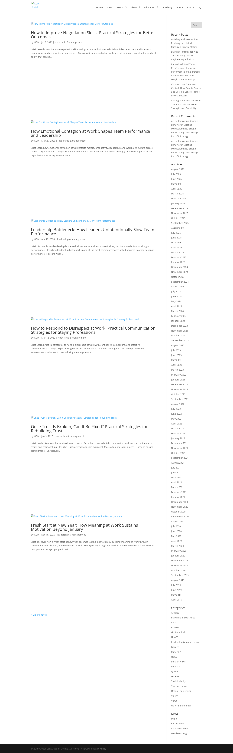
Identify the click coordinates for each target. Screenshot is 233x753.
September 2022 (180, 399)
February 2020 (178, 550)
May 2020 (176, 536)
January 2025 (178, 262)
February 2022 (178, 433)
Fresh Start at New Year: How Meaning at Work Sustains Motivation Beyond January (84, 527)
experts (175, 627)
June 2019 (176, 589)
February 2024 (178, 315)
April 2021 (176, 482)
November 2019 (179, 565)
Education (149, 7)
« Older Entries (39, 614)
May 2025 (176, 242)
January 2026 (178, 203)
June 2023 (176, 355)
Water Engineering (181, 705)
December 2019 (179, 560)
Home (99, 7)
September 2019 (180, 575)
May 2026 (176, 183)
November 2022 (179, 389)
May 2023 (176, 359)
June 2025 (176, 237)
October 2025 (178, 218)
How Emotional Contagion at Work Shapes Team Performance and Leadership (90, 133)
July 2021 (176, 467)
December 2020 (179, 501)
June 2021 (176, 472)
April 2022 (176, 423)
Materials (176, 651)
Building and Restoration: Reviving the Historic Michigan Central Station (184, 43)
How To (175, 637)
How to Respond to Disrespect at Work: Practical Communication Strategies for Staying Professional (93, 330)
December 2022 (179, 384)
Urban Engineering (181, 690)
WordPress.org (179, 733)
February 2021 (178, 492)
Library (175, 646)
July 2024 (176, 291)
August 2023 (177, 345)
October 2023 (178, 335)
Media (120, 7)
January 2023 (178, 379)
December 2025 (179, 208)
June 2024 (176, 296)
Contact (191, 7)
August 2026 (177, 169)
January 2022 (178, 438)
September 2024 (180, 281)
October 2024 (178, 276)
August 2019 (177, 580)
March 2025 (177, 252)
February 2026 (178, 198)
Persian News (178, 661)
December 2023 (179, 325)
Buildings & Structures (183, 617)
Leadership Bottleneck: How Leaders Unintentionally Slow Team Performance (92, 232)
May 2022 (176, 418)
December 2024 (179, 266)
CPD (173, 622)
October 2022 (178, 394)
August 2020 (177, 521)
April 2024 (176, 306)
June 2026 (176, 178)
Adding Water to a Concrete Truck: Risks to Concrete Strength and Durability (186, 104)
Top (225, 745)
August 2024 (177, 286)
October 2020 (178, 511)
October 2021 (178, 453)
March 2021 (177, 487)
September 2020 (180, 516)
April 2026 (176, 188)
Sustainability (178, 681)
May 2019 (176, 594)
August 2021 (177, 462)
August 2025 (177, 227)
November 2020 (179, 506)
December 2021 (179, 443)
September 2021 (180, 457)
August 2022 (177, 404)
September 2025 (180, 222)
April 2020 (176, 541)
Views (134, 7)
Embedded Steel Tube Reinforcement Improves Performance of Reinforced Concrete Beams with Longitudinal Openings (185, 72)
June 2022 (176, 413)
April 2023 (176, 364)
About (179, 7)
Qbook (174, 671)
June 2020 (176, 531)
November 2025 (179, 213)
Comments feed (179, 728)
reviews (175, 676)
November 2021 (179, 448)
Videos (174, 695)
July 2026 (176, 174)
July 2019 (176, 585)
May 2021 (176, 477)
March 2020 (177, 545)
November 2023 (179, 330)
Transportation (179, 686)
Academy (167, 7)
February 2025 (178, 257)
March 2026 (177, 193)
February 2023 (178, 374)
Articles (175, 612)
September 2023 (180, 340)
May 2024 (176, 301)
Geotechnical (178, 632)
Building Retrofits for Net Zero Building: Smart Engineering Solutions (184, 55)
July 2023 (176, 350)
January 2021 (178, 497)
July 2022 (176, 408)
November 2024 (179, 271)
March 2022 (177, 428)
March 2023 (177, 369)
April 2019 (176, 599)
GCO (36, 42)
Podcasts (176, 666)
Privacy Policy (98, 748)
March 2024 (177, 310)
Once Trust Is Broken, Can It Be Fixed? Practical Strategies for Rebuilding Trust (89, 429)
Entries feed (177, 723)
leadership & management (69, 42)
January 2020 (178, 555)
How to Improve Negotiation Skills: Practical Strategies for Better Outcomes (93, 35)
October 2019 (178, 570)
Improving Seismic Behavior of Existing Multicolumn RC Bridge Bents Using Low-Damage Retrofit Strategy (184, 128)
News (110, 7)
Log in (174, 718)
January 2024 (178, 320)
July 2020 (176, 526)
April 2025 (176, 247)
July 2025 (176, 232)
